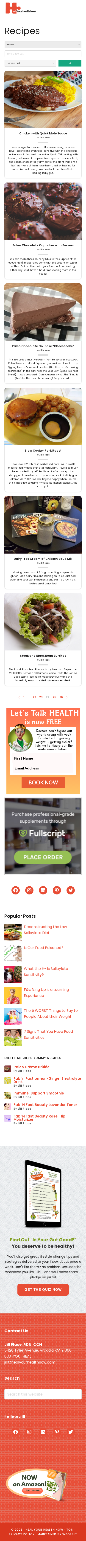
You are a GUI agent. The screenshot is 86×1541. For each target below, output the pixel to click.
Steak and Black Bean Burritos (43, 656)
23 (41, 697)
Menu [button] (76, 8)
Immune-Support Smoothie (39, 1093)
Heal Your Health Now (20, 8)
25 (54, 697)
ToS (69, 1530)
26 (61, 697)
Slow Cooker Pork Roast (43, 451)
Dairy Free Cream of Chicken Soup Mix (43, 559)
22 (34, 697)
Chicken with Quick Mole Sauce (43, 133)
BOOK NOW (43, 782)
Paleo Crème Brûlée (32, 1067)
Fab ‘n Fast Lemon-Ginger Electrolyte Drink (47, 1080)
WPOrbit (69, 1534)
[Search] (70, 63)
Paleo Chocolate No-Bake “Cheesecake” (43, 346)
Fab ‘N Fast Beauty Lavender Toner (45, 1104)
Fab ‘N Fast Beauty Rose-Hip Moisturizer (39, 1118)
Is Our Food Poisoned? (43, 947)
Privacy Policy (22, 1534)
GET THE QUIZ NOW (43, 1289)
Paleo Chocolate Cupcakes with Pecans (43, 245)
